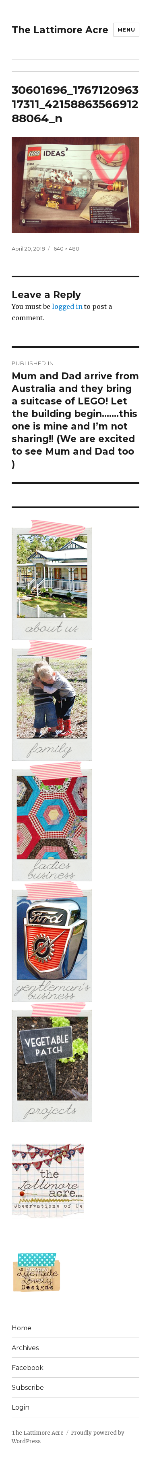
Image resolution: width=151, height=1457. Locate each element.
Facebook (27, 1368)
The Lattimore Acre (60, 30)
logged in (67, 306)
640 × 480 (66, 248)
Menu (126, 29)
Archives (25, 1348)
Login (20, 1407)
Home (21, 1328)
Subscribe (28, 1387)
